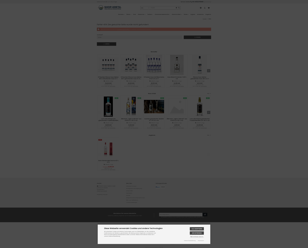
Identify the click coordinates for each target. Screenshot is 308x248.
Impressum (201, 240)
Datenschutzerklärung (190, 240)
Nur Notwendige (197, 233)
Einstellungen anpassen (197, 236)
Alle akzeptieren (197, 228)
